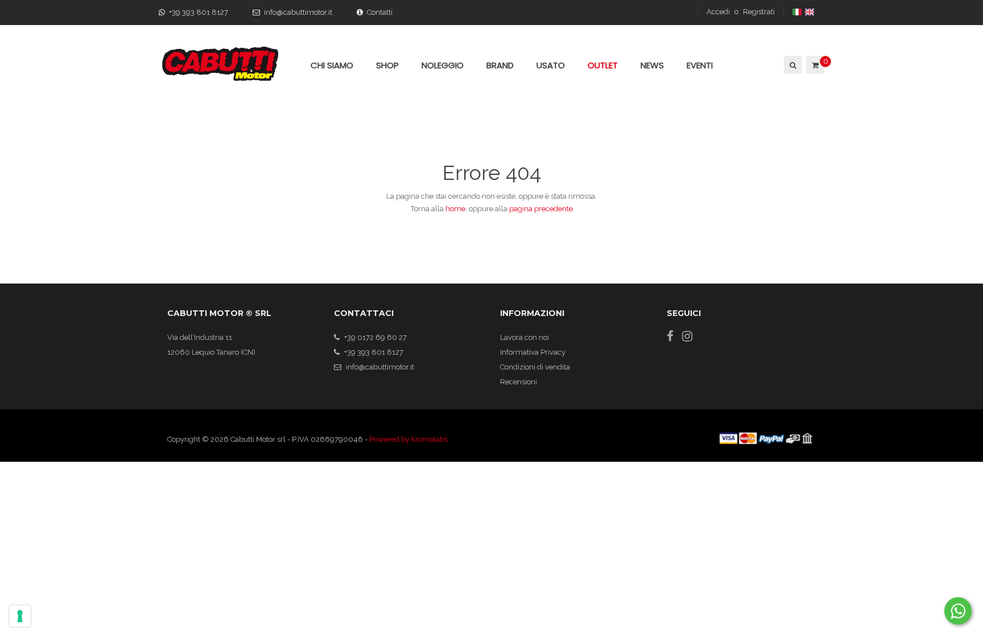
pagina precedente (541, 208)
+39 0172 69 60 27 (375, 337)
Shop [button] (387, 65)
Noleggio (443, 65)
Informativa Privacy (532, 352)
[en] (810, 12)
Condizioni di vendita (535, 367)
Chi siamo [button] (332, 65)
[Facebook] (670, 336)
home (455, 208)
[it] (797, 12)
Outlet (603, 65)
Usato (550, 65)
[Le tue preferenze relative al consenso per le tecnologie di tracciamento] (20, 616)
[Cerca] (792, 65)
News (652, 65)
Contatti (380, 12)
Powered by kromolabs (408, 439)
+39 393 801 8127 (198, 12)
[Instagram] (687, 336)
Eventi (700, 65)
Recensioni (518, 382)
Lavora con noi (524, 337)
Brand (500, 65)
